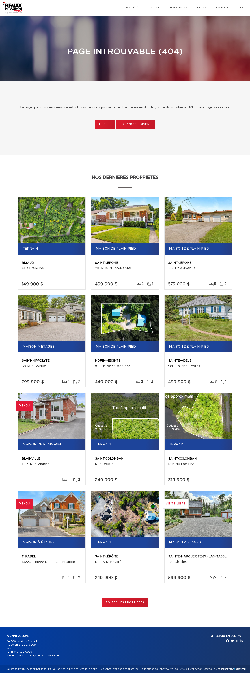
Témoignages (178, 8)
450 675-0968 (23, 652)
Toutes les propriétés (125, 602)
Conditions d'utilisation (188, 669)
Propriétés (132, 8)
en (242, 8)
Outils (201, 8)
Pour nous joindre (135, 124)
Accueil (105, 124)
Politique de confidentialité (156, 669)
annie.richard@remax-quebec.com (39, 655)
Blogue (155, 8)
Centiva (240, 669)
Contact (222, 8)
